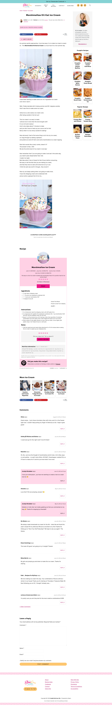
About (46, 680)
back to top (30, 689)
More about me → (82, 44)
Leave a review (43, 339)
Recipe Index (48, 682)
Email (22, 654)
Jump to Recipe (27, 39)
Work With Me (75, 680)
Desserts (38, 5)
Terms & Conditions (76, 686)
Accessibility (74, 688)
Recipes (25, 10)
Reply (62, 429)
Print (43, 286)
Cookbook (48, 684)
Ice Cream (30, 10)
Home (21, 10)
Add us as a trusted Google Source (31, 27)
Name (22, 648)
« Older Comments (25, 606)
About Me (46, 5)
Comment (23, 625)
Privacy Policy (75, 682)
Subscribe (70, 5)
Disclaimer (74, 684)
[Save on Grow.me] (50, 34)
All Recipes (53, 5)
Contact (62, 5)
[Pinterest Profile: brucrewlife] (24, 363)
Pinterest (58, 364)
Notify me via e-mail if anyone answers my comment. (36, 660)
